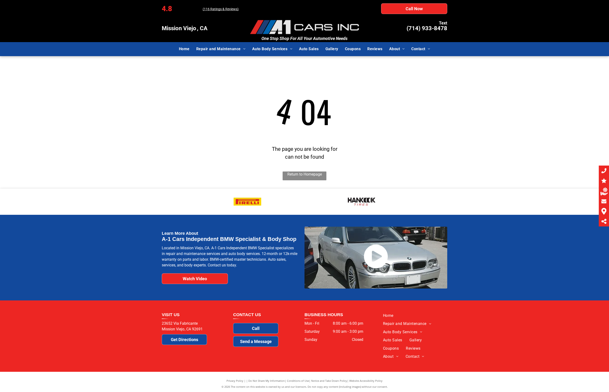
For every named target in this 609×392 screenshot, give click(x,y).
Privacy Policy (234, 380)
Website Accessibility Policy (366, 380)
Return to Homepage (304, 174)
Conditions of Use (298, 380)
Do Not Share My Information (266, 380)
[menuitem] (184, 49)
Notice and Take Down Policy (329, 380)
